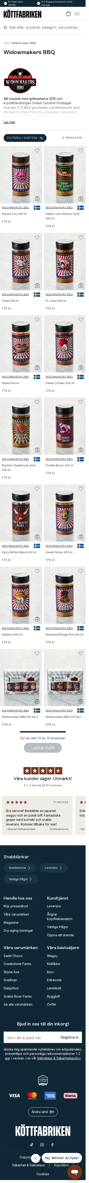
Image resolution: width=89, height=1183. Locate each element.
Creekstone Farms (17, 964)
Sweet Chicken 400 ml (60, 383)
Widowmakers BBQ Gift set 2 (20, 717)
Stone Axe (11, 972)
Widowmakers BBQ (15, 207)
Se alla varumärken (18, 1004)
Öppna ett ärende (60, 935)
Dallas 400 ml (10, 383)
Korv (50, 972)
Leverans (54, 906)
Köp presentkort (16, 906)
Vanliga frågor (57, 927)
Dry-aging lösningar (18, 930)
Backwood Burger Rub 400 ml (64, 634)
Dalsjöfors (11, 988)
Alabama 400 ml (12, 634)
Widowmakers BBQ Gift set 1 (63, 717)
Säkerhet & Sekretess (28, 1165)
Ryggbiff (53, 996)
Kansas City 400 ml (14, 213)
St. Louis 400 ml (56, 300)
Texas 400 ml (10, 300)
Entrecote (54, 980)
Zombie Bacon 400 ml (59, 465)
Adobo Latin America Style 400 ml (62, 216)
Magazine (11, 922)
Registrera (69, 1037)
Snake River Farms (18, 996)
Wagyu (52, 956)
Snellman (10, 980)
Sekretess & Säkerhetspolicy (59, 1058)
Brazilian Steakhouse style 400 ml (18, 468)
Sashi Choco (13, 956)
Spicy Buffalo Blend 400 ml (19, 552)
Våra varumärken (16, 914)
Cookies (43, 1174)
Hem (7, 43)
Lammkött (54, 988)
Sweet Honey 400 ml (59, 552)
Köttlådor (53, 964)
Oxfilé (51, 1004)
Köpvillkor (61, 1165)
